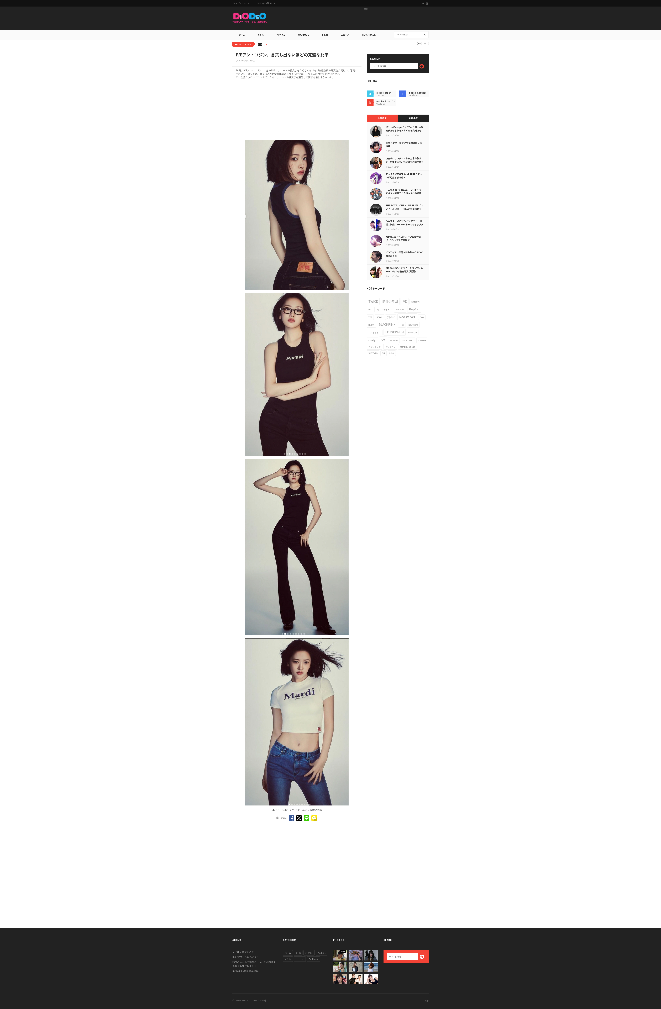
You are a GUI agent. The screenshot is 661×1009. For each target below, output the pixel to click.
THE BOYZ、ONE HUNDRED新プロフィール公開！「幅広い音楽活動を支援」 (404, 209)
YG (383, 353)
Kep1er (414, 309)
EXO (422, 317)
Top (427, 1000)
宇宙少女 (394, 340)
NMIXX (371, 324)
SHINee (422, 340)
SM (383, 340)
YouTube (303, 34)
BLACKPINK (387, 324)
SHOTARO (373, 353)
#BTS (261, 34)
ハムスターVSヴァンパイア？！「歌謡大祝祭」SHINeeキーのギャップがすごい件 (404, 224)
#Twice (280, 34)
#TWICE (309, 952)
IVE (404, 301)
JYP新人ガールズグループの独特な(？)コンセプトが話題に (403, 238)
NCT (370, 309)
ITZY (402, 324)
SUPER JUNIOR (407, 346)
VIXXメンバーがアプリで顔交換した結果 (404, 144)
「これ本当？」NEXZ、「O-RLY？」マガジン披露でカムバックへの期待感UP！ (404, 193)
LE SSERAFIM (394, 332)
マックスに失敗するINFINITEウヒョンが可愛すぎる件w (404, 175)
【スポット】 (374, 332)
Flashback (369, 34)
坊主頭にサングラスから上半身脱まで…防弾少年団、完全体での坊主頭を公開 (404, 162)
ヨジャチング (374, 346)
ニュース (345, 34)
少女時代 (415, 301)
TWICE (373, 301)
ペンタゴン (390, 346)
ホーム (242, 34)
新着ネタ (413, 118)
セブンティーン (384, 309)
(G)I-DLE (391, 317)
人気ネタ (382, 118)
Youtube (322, 952)
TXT (370, 317)
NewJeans (413, 324)
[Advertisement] (366, 19)
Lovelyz (372, 340)
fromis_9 (412, 332)
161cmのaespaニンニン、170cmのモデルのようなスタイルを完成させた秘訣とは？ (404, 130)
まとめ (324, 34)
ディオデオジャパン (240, 3)
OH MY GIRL (408, 340)
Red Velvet (407, 316)
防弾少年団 (390, 301)
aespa (400, 309)
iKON (391, 353)
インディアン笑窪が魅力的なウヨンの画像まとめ (404, 254)
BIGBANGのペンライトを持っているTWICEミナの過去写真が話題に (404, 269)
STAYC (379, 317)
